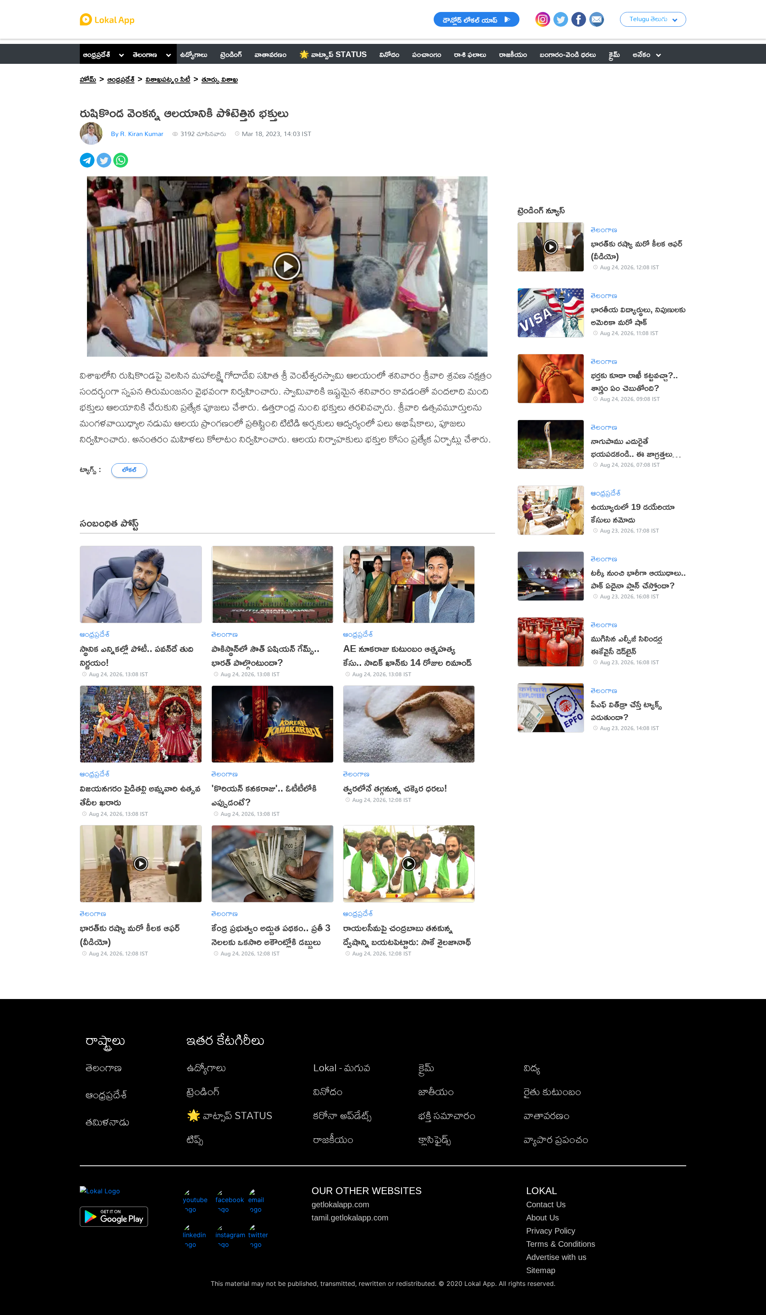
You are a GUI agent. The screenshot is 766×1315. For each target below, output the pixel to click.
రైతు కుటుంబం (552, 1091)
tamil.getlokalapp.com (350, 1217)
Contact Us (546, 1204)
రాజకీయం (333, 1139)
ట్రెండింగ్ (203, 1091)
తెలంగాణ (145, 53)
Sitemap (540, 1270)
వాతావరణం (547, 1115)
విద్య (532, 1067)
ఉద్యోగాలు (206, 1067)
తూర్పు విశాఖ (219, 78)
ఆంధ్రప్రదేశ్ (96, 53)
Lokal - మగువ (341, 1067)
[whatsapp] (121, 164)
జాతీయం (436, 1091)
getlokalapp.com (340, 1204)
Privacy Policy (550, 1230)
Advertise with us (556, 1257)
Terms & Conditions (560, 1244)
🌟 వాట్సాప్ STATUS (229, 1115)
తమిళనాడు (108, 1121)
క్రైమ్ (426, 1067)
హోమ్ (88, 78)
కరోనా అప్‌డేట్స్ (342, 1115)
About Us (542, 1217)
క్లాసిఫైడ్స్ (435, 1139)
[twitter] (105, 164)
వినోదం (328, 1091)
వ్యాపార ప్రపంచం (556, 1139)
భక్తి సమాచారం (447, 1115)
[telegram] (88, 164)
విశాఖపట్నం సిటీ (168, 78)
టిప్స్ (195, 1139)
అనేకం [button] (641, 53)
